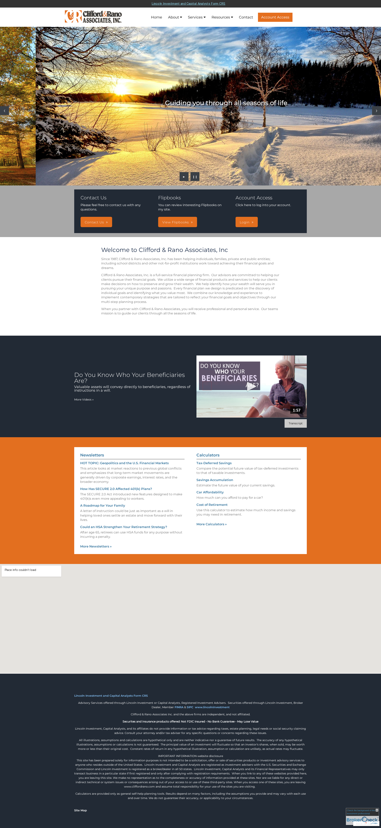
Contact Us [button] (94, 222)
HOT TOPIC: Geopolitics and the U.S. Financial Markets (124, 463)
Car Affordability (210, 492)
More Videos (84, 399)
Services (195, 17)
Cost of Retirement (212, 505)
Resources (221, 17)
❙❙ (195, 176)
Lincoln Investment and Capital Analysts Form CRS (188, 4)
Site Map (80, 810)
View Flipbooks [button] (175, 222)
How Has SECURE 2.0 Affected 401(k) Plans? (116, 489)
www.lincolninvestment (212, 707)
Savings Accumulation (214, 480)
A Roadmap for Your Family (102, 505)
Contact (246, 17)
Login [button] (245, 222)
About (173, 17)
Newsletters (92, 455)
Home (156, 17)
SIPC (190, 707)
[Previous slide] (4, 110)
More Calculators (211, 524)
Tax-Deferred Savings (214, 463)
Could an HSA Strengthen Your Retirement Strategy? (123, 527)
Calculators (207, 455)
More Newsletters (96, 546)
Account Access (275, 17)
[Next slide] (376, 110)
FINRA (179, 707)
